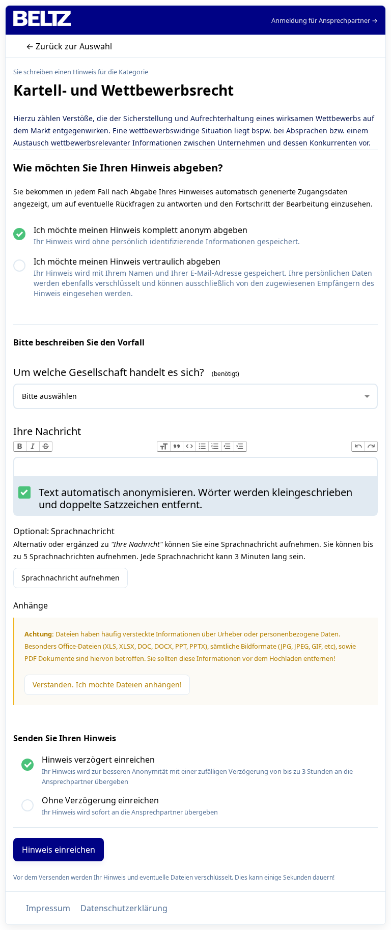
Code (189, 446)
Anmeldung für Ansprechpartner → (324, 20)
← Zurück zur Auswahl (69, 46)
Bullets (202, 446)
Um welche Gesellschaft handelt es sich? (110, 372)
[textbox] (195, 469)
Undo (358, 446)
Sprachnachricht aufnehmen (70, 578)
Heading (163, 446)
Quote (176, 446)
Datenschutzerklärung (123, 908)
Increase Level (240, 446)
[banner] (42, 20)
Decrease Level (227, 446)
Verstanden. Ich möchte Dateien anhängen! (107, 684)
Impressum (48, 908)
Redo (371, 446)
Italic (32, 446)
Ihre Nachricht (47, 431)
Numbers (214, 446)
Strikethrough (45, 446)
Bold (20, 446)
